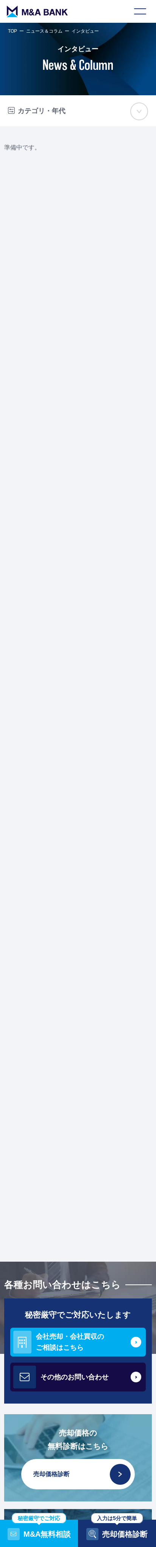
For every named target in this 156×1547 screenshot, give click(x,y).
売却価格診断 (51, 1474)
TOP (12, 31)
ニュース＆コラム (44, 31)
